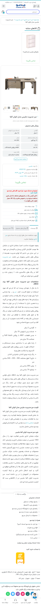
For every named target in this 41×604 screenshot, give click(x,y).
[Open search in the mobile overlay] (23, 11)
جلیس (30, 166)
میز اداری (27, 20)
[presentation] (4, 109)
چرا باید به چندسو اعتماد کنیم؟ (27, 524)
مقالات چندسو (32, 531)
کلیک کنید (33, 193)
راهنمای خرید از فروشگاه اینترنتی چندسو (24, 508)
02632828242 (17, 2)
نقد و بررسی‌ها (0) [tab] (6, 228)
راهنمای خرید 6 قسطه (30, 2)
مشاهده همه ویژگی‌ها (20, 159)
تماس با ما (29, 423)
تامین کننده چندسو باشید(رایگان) (26, 534)
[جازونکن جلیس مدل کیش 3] (30, 41)
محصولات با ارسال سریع (29, 515)
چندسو (36, 20)
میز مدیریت (19, 20)
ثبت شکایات (8, 2)
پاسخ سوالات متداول (30, 502)
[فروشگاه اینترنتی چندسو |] (20, 6)
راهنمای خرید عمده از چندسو (28, 512)
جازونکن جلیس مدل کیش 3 (30, 52)
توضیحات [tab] (33, 228)
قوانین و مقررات (32, 528)
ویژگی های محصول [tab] (21, 228)
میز (32, 20)
